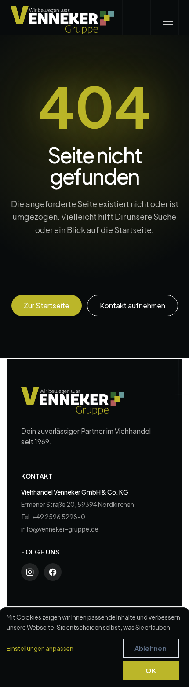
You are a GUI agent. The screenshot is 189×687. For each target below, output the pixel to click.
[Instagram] (30, 572)
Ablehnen (150, 648)
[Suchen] (161, 274)
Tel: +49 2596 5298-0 (53, 517)
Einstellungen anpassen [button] (40, 648)
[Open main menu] (167, 21)
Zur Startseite (46, 305)
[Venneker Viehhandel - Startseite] (62, 20)
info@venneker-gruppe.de (59, 529)
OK (150, 670)
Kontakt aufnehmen (132, 305)
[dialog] (94, 647)
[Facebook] (53, 572)
